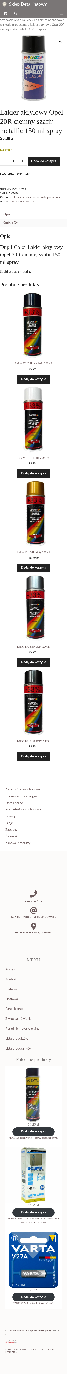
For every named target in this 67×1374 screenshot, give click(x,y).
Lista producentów (18, 1048)
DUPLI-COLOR (16, 201)
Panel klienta (14, 1009)
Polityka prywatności (18, 1349)
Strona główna (9, 20)
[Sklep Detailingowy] (4, 4)
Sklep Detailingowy (28, 4)
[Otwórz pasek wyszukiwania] (16, 13)
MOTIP (30, 201)
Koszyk (10, 969)
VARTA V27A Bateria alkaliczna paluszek (33, 1303)
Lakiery (26, 20)
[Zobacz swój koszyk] (5, 13)
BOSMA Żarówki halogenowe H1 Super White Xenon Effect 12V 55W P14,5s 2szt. (33, 1220)
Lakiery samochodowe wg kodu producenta (36, 197)
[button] (60, 41)
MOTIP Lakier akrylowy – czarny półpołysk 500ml (33, 1137)
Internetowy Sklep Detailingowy (30, 1331)
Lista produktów (16, 1038)
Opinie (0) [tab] (10, 222)
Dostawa (11, 999)
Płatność (11, 989)
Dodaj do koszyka (43, 161)
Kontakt (10, 979)
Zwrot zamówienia (18, 1018)
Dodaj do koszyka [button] (33, 379)
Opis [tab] (6, 214)
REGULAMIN (11, 1352)
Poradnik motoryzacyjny (22, 1028)
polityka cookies (43, 1349)
